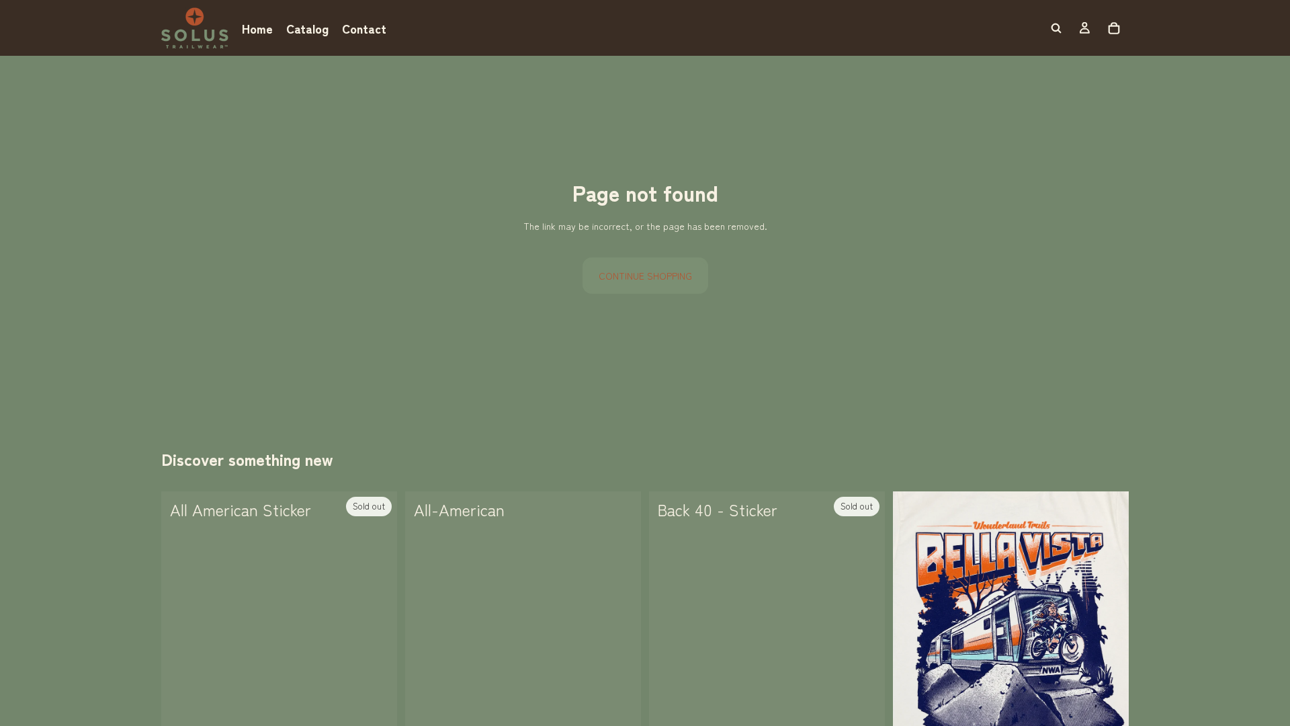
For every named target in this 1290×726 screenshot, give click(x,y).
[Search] (1056, 28)
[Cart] (1114, 28)
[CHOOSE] (620, 707)
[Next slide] (1108, 638)
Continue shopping (645, 275)
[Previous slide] (913, 638)
